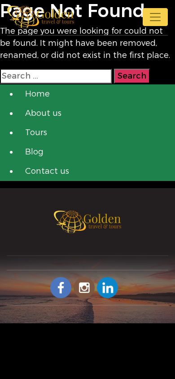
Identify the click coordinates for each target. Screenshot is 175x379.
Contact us (47, 171)
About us (43, 113)
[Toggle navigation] (155, 17)
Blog (34, 152)
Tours (36, 132)
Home (37, 94)
